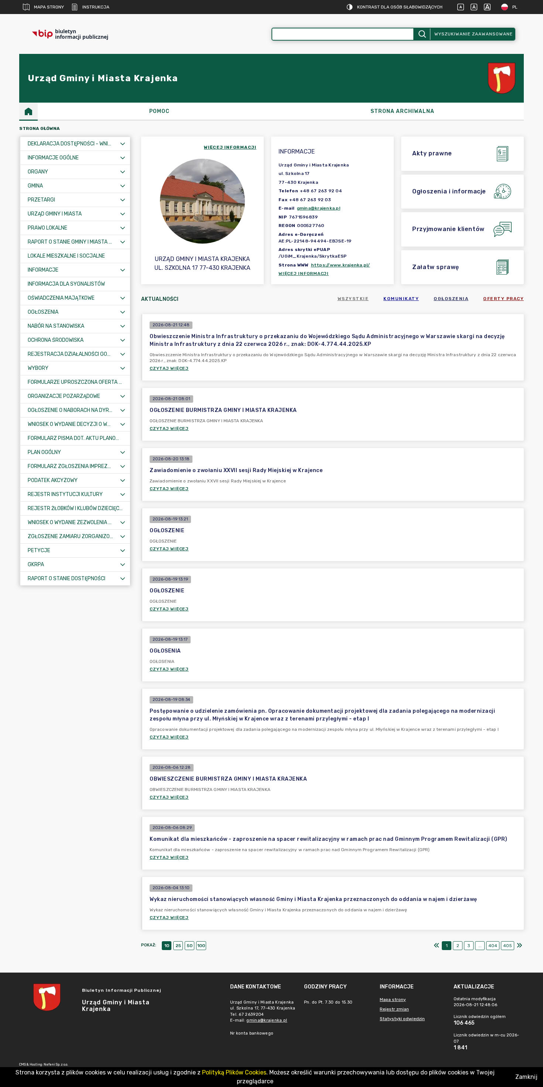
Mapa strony (49, 7)
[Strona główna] (28, 111)
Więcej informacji (304, 273)
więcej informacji (230, 147)
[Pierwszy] (437, 945)
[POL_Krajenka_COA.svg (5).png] (501, 78)
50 (189, 945)
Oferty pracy (503, 298)
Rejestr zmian (394, 1009)
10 (166, 945)
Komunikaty (401, 298)
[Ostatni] (519, 945)
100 (201, 945)
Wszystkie (353, 298)
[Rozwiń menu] (122, 143)
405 (507, 945)
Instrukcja (95, 7)
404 (492, 945)
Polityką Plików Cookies (234, 1072)
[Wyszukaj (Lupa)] (421, 34)
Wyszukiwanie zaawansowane (473, 34)
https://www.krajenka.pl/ (340, 265)
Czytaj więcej (169, 368)
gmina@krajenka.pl (318, 208)
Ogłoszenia (451, 298)
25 (178, 945)
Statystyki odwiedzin (402, 1018)
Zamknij (526, 1076)
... (480, 945)
